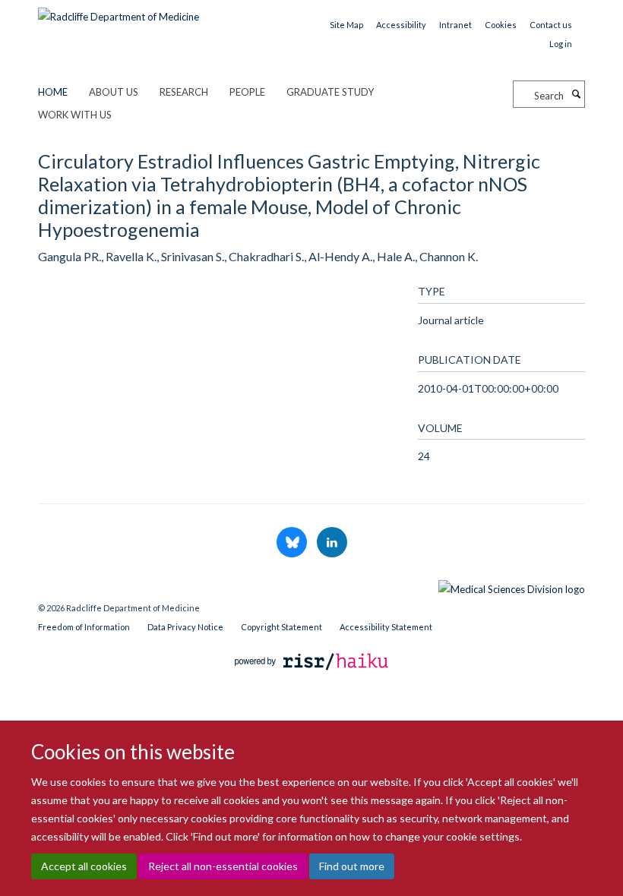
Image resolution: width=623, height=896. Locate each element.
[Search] (576, 94)
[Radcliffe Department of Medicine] (118, 11)
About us (113, 92)
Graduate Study (330, 92)
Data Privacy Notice (185, 627)
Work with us (75, 115)
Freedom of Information (84, 627)
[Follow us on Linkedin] (332, 543)
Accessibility (401, 25)
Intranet (455, 25)
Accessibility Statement (386, 627)
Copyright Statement (281, 627)
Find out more (351, 866)
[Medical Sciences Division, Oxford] (311, 585)
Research (184, 92)
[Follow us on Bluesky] (293, 543)
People (247, 92)
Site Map (346, 25)
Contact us (551, 25)
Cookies (501, 25)
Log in (560, 44)
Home (53, 92)
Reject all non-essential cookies (223, 866)
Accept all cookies (84, 866)
